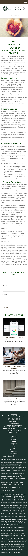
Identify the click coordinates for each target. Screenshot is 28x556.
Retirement (14, 438)
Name (5, 277)
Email (4, 285)
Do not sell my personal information (13, 487)
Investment (14, 439)
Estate (14, 441)
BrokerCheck (10, 456)
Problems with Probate (14, 399)
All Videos (14, 451)
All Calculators (14, 453)
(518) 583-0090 (15, 16)
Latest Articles (14, 450)
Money (14, 446)
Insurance (14, 443)
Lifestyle (14, 448)
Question (4, 294)
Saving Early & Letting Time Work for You (14, 367)
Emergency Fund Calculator (14, 337)
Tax (14, 444)
